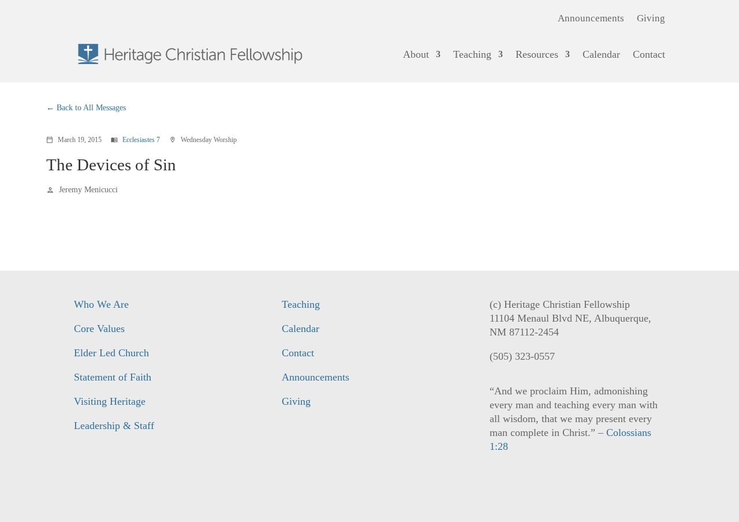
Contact (649, 54)
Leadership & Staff (114, 425)
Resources (537, 54)
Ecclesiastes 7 (141, 140)
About (416, 54)
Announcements (591, 19)
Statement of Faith (112, 377)
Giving (651, 19)
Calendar (601, 54)
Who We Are (101, 304)
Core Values (99, 328)
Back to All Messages (91, 107)
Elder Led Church (111, 353)
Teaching (472, 54)
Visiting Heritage (109, 401)
